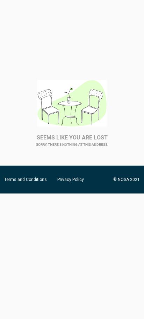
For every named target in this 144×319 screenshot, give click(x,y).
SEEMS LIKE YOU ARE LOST (72, 137)
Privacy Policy (70, 179)
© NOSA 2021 (126, 179)
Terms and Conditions (25, 179)
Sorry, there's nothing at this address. (72, 144)
